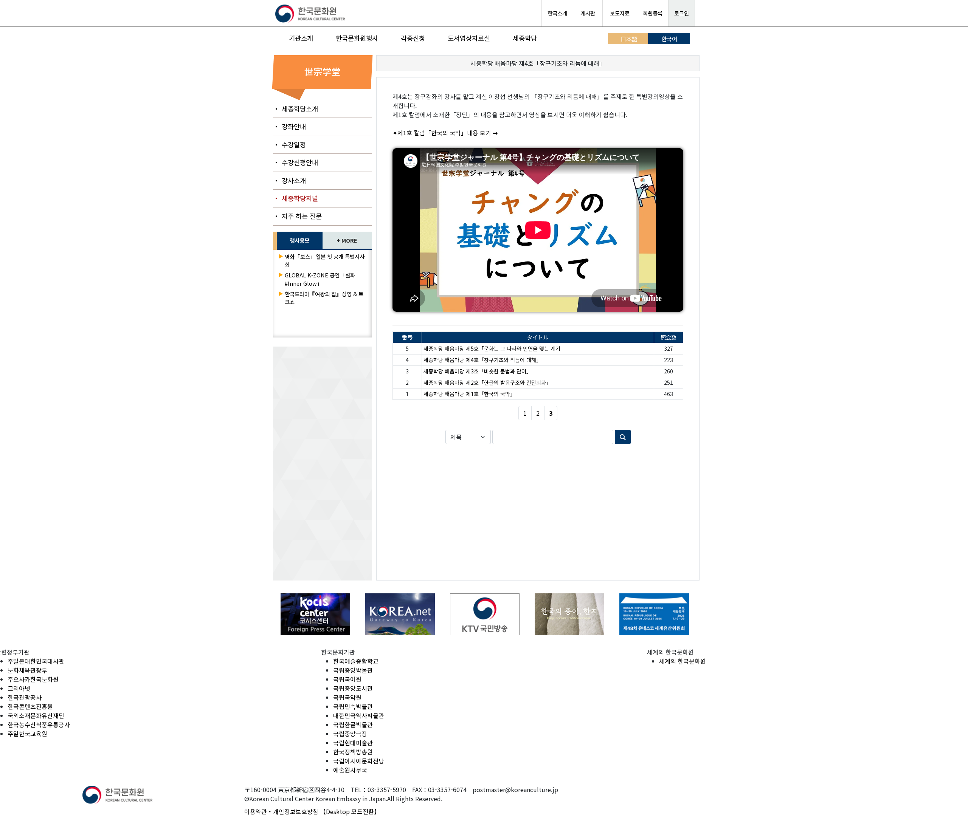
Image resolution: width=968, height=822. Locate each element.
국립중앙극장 (350, 733)
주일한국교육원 (27, 733)
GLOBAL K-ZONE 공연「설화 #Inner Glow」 (320, 279)
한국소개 (557, 13)
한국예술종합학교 (356, 661)
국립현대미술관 (353, 742)
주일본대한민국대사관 (36, 661)
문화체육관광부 (27, 670)
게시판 (588, 13)
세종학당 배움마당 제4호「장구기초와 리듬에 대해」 (482, 360)
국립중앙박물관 (353, 670)
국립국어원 (347, 679)
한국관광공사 (25, 697)
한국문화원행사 (357, 38)
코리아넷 (19, 688)
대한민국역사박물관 (358, 715)
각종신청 (413, 38)
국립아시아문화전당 (358, 760)
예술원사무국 (350, 769)
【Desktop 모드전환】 (350, 811)
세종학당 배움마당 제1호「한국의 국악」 (469, 394)
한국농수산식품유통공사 (39, 724)
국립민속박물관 (353, 706)
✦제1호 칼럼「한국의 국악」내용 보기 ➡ (445, 132)
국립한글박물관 (353, 724)
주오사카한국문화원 (33, 679)
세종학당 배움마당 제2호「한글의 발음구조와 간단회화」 (487, 382)
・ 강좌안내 (289, 126)
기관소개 (301, 38)
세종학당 (525, 38)
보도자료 (619, 13)
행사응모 (299, 240)
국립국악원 (347, 697)
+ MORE (347, 240)
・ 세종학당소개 (295, 108)
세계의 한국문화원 (682, 661)
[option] (311, 614)
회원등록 (652, 13)
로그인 (681, 13)
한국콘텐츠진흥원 (30, 706)
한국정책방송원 (353, 751)
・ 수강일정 (289, 144)
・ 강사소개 (289, 180)
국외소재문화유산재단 (36, 715)
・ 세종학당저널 (295, 198)
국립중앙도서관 (353, 688)
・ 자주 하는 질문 (297, 216)
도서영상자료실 (469, 38)
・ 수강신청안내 (295, 162)
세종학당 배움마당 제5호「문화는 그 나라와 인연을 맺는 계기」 (495, 348)
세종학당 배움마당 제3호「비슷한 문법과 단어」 (478, 371)
